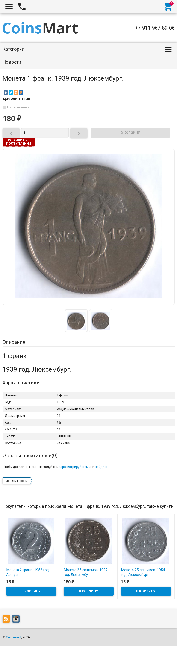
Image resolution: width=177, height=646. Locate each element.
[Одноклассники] (16, 92)
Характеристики (21, 383)
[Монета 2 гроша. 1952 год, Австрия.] (31, 540)
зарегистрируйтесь (73, 467)
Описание (14, 342)
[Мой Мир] (21, 92)
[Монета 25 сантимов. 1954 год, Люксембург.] (146, 540)
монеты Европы (16, 480)
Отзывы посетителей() (30, 455)
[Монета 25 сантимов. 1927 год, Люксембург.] (89, 540)
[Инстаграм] (17, 619)
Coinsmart (13, 637)
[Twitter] (11, 92)
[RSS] (7, 619)
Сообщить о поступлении (18, 141)
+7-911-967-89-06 (155, 28)
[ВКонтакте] (6, 92)
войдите (101, 467)
